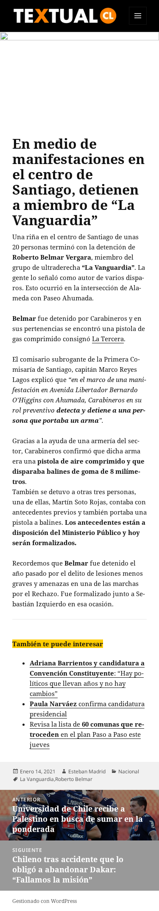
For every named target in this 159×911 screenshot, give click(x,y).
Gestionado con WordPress (44, 901)
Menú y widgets (138, 24)
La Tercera (108, 338)
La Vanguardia (37, 779)
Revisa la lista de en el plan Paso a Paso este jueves (87, 734)
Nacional (128, 771)
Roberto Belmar (73, 779)
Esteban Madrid (87, 771)
